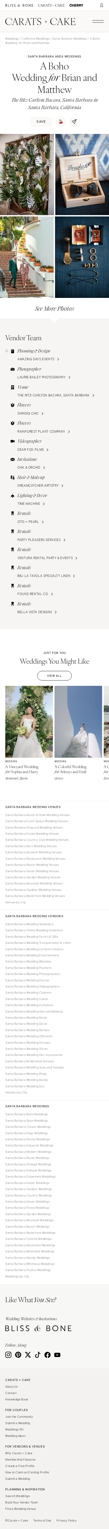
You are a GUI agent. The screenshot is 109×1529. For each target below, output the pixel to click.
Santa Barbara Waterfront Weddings (30, 1232)
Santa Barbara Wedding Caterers (28, 992)
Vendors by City (16, 1092)
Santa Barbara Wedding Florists (27, 980)
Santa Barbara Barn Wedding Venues (31, 846)
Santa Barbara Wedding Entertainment (32, 955)
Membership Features (20, 1459)
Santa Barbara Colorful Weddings (28, 1238)
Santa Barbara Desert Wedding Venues (32, 871)
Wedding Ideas (15, 1435)
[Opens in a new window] (19, 5)
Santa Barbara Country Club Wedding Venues (37, 839)
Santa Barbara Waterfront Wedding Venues (35, 895)
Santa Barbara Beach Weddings (27, 1226)
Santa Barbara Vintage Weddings (28, 1164)
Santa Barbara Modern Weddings (28, 1151)
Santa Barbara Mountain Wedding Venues (34, 883)
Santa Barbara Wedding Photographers (32, 973)
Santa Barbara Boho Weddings (26, 1114)
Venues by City (15, 902)
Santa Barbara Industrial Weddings (29, 1145)
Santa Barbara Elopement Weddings (30, 1176)
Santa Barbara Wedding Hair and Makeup (34, 1011)
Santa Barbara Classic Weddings (28, 1126)
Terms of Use (42, 1520)
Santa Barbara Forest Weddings (27, 1207)
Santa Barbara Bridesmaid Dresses (29, 1061)
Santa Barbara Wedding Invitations (29, 1005)
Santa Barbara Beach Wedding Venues (32, 864)
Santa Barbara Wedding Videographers (32, 986)
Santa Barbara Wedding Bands (26, 1079)
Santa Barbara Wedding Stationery (29, 924)
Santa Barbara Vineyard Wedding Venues (34, 827)
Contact (10, 1393)
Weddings (12, 38)
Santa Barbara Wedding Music (26, 1017)
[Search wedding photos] (76, 5)
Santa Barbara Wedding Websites (28, 961)
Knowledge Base (16, 1399)
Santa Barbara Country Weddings (28, 1195)
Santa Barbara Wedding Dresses (27, 1042)
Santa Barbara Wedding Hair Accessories (34, 1054)
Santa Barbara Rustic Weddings (27, 1157)
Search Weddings (17, 1496)
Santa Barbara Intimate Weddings (28, 1170)
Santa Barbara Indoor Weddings (27, 1182)
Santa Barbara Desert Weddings (27, 1201)
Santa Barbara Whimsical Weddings (29, 1263)
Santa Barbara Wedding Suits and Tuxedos (34, 1067)
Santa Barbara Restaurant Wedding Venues (35, 858)
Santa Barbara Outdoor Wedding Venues (33, 889)
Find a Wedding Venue (20, 1508)
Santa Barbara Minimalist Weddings (29, 1251)
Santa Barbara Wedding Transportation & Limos (38, 942)
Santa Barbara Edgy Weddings (26, 1133)
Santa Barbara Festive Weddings (28, 1270)
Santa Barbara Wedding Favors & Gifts (31, 936)
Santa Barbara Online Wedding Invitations (34, 930)
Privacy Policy (67, 1520)
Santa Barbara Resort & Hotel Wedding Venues (37, 815)
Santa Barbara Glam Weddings (26, 1120)
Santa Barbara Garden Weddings (28, 1214)
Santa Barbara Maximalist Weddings (30, 1245)
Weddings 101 (14, 1429)
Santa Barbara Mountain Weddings (29, 1220)
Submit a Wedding (17, 1423)
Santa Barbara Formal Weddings (27, 1139)
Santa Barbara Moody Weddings (27, 1257)
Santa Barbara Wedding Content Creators (34, 949)
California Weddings (35, 38)
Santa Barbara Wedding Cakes (26, 999)
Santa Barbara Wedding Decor (26, 1023)
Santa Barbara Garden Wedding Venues (33, 877)
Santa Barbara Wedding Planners (28, 967)
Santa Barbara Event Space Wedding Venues (36, 821)
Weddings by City (17, 1276)
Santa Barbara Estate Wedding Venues (32, 833)
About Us (11, 1386)
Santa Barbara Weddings (69, 38)
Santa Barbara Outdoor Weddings (28, 1189)
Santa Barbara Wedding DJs (24, 1086)
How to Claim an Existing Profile (27, 1472)
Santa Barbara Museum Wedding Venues (33, 852)
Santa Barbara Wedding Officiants (28, 1036)
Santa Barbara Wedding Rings (26, 1073)
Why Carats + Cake (19, 1453)
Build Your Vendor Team (21, 1502)
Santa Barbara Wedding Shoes (26, 1048)
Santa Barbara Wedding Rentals (27, 1030)
